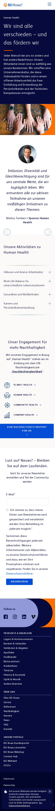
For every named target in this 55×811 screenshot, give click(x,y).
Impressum (9, 779)
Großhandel (10, 657)
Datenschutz (9, 785)
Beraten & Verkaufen (15, 644)
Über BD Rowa (11, 698)
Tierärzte (8, 670)
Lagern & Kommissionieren (18, 639)
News (7, 720)
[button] (27, 272)
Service (7, 702)
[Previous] (7, 232)
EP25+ (7, 765)
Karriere (8, 716)
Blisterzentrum (11, 661)
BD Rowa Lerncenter (15, 747)
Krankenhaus (10, 666)
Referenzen (10, 707)
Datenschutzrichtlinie (19, 573)
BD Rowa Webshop (14, 752)
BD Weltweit (10, 761)
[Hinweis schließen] (50, 791)
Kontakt (8, 729)
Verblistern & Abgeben (16, 648)
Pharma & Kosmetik (14, 675)
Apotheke (9, 652)
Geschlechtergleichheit (27, 371)
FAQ (6, 725)
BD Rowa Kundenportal (16, 743)
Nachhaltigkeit (11, 711)
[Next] (48, 232)
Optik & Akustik (12, 679)
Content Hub (11, 756)
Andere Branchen (13, 684)
